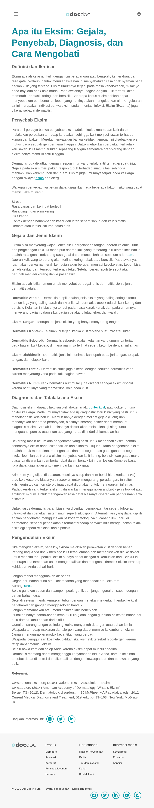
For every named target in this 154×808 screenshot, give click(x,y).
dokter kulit (97, 407)
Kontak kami (86, 774)
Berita (82, 757)
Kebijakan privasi (82, 788)
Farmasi (50, 774)
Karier (82, 768)
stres (28, 586)
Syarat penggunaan (57, 788)
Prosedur (118, 757)
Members (51, 751)
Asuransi (50, 757)
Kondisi (117, 762)
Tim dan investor (89, 762)
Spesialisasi (120, 751)
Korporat (50, 762)
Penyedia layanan (56, 768)
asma (39, 178)
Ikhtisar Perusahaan (91, 751)
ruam (129, 255)
